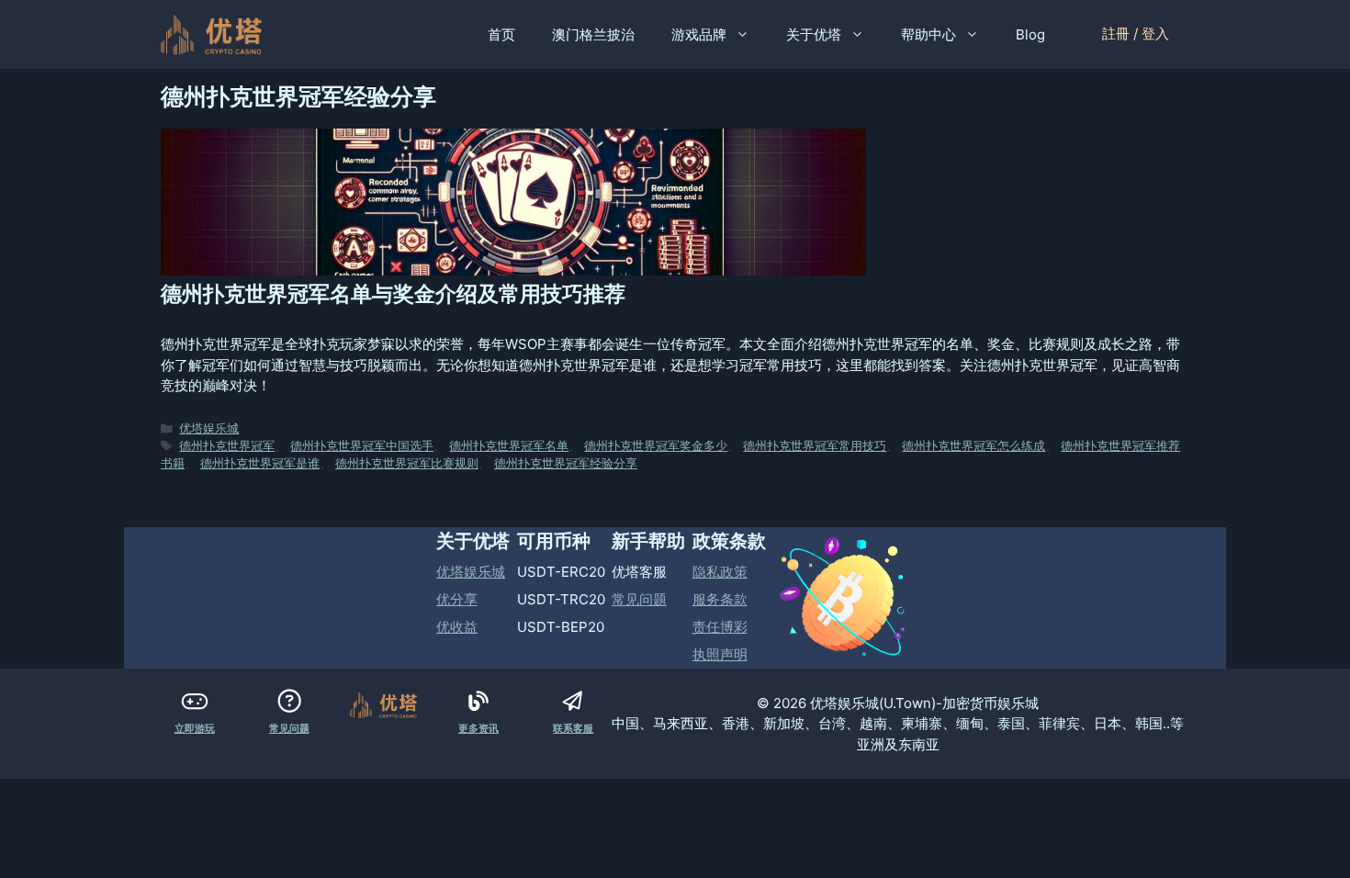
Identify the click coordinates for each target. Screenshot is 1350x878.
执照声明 (720, 654)
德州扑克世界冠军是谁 (260, 463)
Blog (1030, 34)
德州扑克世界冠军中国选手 (361, 446)
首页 (501, 34)
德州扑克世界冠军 (227, 446)
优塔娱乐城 (209, 428)
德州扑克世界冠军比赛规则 (406, 463)
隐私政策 (720, 571)
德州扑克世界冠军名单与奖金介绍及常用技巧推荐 (393, 294)
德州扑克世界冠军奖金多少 (655, 446)
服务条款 (720, 599)
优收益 (457, 627)
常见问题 (639, 599)
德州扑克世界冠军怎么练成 (973, 446)
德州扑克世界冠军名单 (508, 446)
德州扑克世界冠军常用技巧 (814, 446)
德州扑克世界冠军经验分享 (565, 463)
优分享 (457, 599)
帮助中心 (928, 34)
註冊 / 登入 (1135, 33)
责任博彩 (720, 627)
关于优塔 (813, 34)
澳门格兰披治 (593, 34)
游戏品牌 (698, 34)
